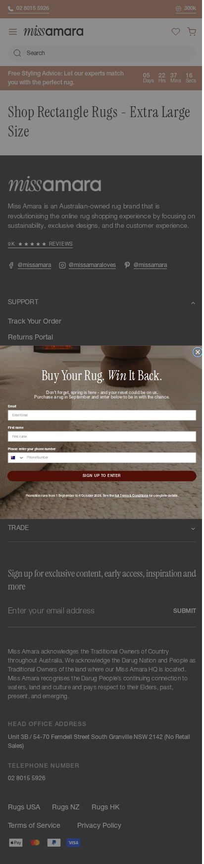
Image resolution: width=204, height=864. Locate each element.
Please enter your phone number (28, 449)
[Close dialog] (194, 351)
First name (12, 427)
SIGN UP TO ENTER (98, 475)
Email (8, 406)
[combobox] (12, 457)
